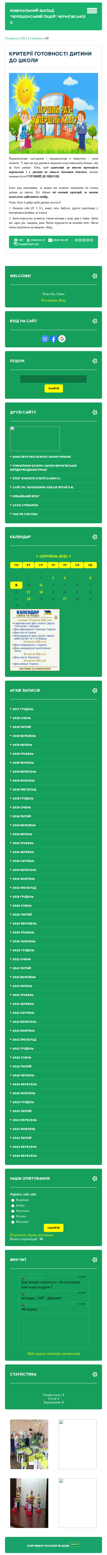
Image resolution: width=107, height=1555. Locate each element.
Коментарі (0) (29, 244)
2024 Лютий (22, 1138)
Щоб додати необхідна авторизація (53, 1354)
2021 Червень (23, 1004)
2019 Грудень (23, 897)
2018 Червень (23, 763)
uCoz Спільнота (25, 505)
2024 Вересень (25, 1147)
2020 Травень (23, 932)
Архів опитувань (40, 1235)
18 (41, 592)
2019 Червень (23, 852)
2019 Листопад (24, 888)
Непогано (22, 1211)
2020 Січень (22, 906)
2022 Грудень (23, 1102)
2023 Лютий (22, 1111)
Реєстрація (49, 300)
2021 (23, 38)
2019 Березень (24, 825)
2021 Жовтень (24, 1031)
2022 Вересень (25, 1084)
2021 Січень (22, 959)
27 (64, 599)
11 (41, 585)
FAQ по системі (25, 514)
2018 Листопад (24, 790)
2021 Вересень (24, 1022)
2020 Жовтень (24, 941)
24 (28, 599)
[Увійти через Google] (62, 338)
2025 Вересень (25, 1156)
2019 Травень (23, 843)
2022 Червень (23, 1075)
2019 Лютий (22, 816)
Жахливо (22, 1222)
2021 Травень (23, 995)
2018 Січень (22, 718)
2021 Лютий (22, 968)
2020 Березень (25, 924)
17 (28, 592)
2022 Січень (22, 1057)
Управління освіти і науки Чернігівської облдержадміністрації (43, 468)
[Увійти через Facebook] (53, 338)
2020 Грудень (23, 950)
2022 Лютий (22, 1066)
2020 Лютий (22, 915)
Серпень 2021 (53, 556)
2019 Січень (22, 807)
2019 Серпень (23, 861)
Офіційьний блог (26, 496)
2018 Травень (23, 754)
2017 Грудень (23, 709)
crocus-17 (37, 240)
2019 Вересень (24, 870)
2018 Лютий (22, 727)
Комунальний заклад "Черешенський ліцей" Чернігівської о (47, 16)
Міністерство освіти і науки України (42, 457)
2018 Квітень (22, 745)
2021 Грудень (23, 1049)
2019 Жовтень (24, 879)
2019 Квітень (22, 834)
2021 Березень (24, 977)
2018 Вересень (24, 772)
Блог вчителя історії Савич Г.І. (37, 478)
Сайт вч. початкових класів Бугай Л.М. (43, 487)
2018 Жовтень (24, 781)
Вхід (62, 300)
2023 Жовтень (24, 1129)
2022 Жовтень (24, 1093)
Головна (11, 38)
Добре (20, 1205)
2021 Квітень (22, 986)
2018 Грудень (23, 798)
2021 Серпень (23, 1013)
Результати (18, 1235)
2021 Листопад (24, 1040)
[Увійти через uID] (45, 338)
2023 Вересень (25, 1120)
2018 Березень (24, 736)
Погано (21, 1216)
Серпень (36, 38)
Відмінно (22, 1200)
